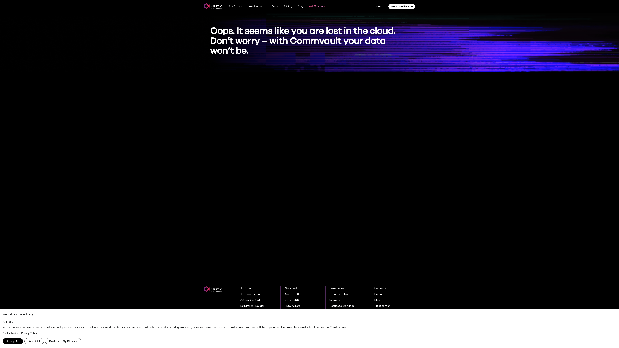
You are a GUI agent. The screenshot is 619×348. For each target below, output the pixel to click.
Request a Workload (342, 306)
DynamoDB (292, 300)
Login (377, 6)
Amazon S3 (292, 294)
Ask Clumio (316, 6)
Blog (300, 6)
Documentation (339, 294)
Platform (234, 6)
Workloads (255, 6)
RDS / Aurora (292, 306)
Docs (274, 6)
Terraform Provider (252, 306)
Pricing (287, 6)
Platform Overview (251, 294)
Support (334, 300)
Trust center (382, 306)
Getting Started (250, 300)
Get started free (400, 6)
